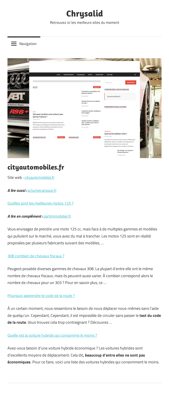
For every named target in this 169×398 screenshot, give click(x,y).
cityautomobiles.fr (39, 177)
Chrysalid (84, 13)
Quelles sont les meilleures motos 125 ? (40, 203)
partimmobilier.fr (57, 216)
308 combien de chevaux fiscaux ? (35, 256)
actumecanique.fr (42, 190)
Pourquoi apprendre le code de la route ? (41, 296)
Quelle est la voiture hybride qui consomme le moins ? (52, 335)
